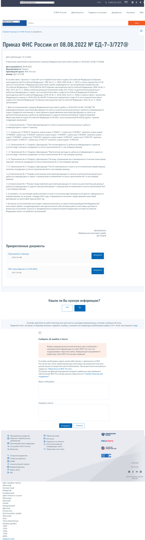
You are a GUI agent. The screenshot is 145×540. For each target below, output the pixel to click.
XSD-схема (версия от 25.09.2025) (22, 269)
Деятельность (77, 12)
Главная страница (10, 32)
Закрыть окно (9, 539)
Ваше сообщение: (46, 381)
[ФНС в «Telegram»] (140, 2)
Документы (117, 12)
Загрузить (97, 255)
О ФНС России (60, 12)
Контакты (131, 12)
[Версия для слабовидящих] (99, 2)
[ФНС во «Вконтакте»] (132, 2)
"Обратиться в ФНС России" (60, 369)
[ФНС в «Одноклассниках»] (136, 2)
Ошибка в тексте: (46, 403)
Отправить (65, 425)
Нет (67, 307)
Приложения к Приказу (18, 254)
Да (80, 307)
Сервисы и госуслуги (97, 12)
